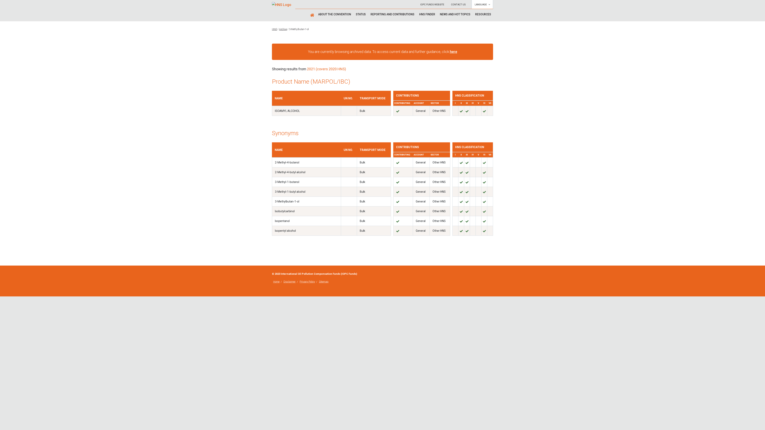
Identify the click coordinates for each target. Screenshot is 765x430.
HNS (274, 29)
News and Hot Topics (455, 14)
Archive (283, 29)
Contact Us (458, 4)
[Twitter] (491, 274)
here (453, 52)
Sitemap (324, 281)
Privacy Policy (307, 281)
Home (276, 281)
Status (361, 14)
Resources (483, 14)
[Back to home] (281, 3)
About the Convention (334, 14)
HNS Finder (427, 14)
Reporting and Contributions (392, 14)
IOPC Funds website (432, 4)
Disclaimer (289, 281)
